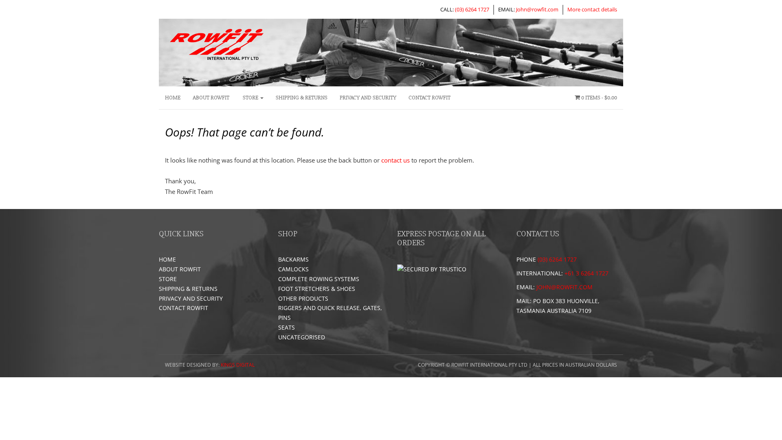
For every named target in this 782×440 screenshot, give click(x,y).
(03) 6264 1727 (472, 9)
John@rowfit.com (537, 9)
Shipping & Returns (301, 97)
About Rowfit (211, 97)
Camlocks (293, 269)
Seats (286, 327)
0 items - (598, 97)
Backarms (293, 259)
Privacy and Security (368, 97)
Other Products (303, 298)
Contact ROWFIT (429, 97)
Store (250, 97)
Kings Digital (238, 364)
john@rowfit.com (564, 287)
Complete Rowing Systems (318, 279)
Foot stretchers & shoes (316, 289)
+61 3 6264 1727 (586, 273)
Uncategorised (301, 337)
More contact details (592, 9)
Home (172, 97)
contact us (395, 160)
